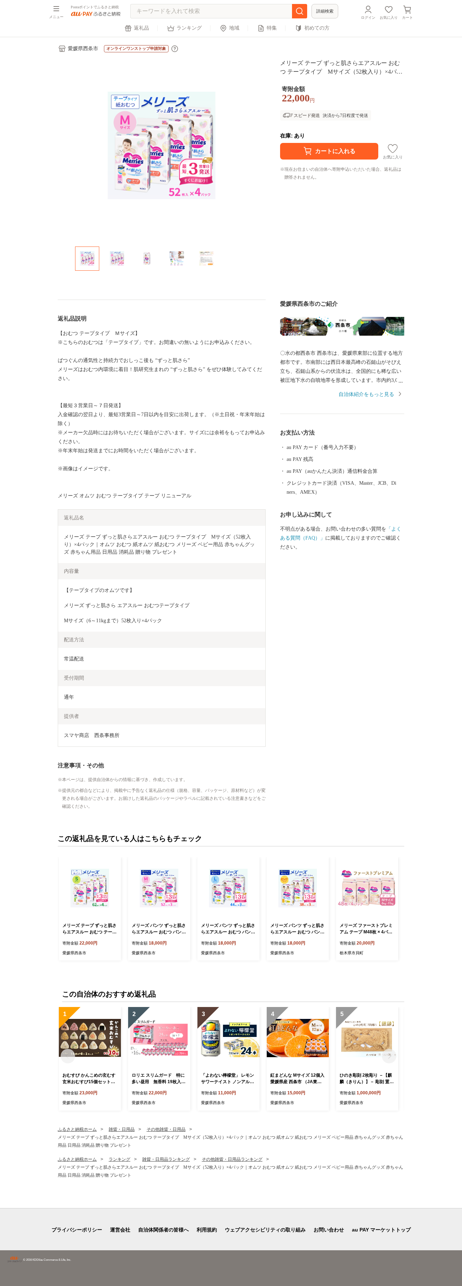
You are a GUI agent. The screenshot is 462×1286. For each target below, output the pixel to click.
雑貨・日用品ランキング (166, 1159)
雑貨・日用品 (122, 1129)
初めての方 (317, 28)
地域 (234, 28)
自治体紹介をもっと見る (366, 394)
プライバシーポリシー (77, 1230)
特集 (272, 28)
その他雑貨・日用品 (166, 1129)
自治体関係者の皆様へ (163, 1230)
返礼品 (141, 28)
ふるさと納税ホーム (77, 1129)
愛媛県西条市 (83, 48)
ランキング (189, 28)
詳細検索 (325, 11)
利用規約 (207, 1230)
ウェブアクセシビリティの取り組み (265, 1230)
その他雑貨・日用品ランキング (232, 1159)
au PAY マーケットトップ (381, 1230)
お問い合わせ (329, 1230)
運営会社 (120, 1230)
